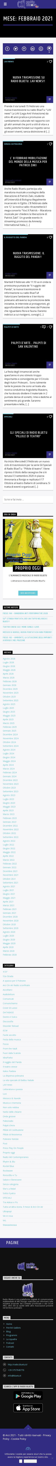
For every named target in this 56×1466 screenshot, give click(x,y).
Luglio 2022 (8, 844)
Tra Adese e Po (10, 1202)
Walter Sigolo (11, 97)
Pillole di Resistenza (12, 1134)
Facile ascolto (9, 1035)
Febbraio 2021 (10, 909)
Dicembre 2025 (10, 688)
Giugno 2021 (9, 893)
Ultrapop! (7, 1211)
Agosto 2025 (9, 704)
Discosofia (8, 1021)
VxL (4, 1220)
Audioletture (9, 994)
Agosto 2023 (9, 795)
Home (9, 1324)
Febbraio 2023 (10, 818)
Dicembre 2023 (10, 780)
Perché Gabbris (13, 1327)
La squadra (11, 1339)
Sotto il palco (9, 1193)
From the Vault (10, 1048)
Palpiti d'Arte (11, 327)
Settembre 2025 (10, 700)
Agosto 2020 (9, 931)
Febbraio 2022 (10, 863)
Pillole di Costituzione (13, 1130)
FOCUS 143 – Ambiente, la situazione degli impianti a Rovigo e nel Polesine (27, 639)
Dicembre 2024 (10, 734)
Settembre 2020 (10, 928)
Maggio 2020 (9, 943)
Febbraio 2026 (10, 681)
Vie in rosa (8, 1215)
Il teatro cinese (10, 1066)
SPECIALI (8, 416)
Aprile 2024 (8, 764)
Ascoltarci (7, 989)
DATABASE (8, 1012)
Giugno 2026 (9, 666)
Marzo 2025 (8, 723)
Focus (6, 1044)
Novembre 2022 (11, 829)
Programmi (11, 1335)
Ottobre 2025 (9, 696)
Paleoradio (8, 1120)
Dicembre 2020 (10, 916)
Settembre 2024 (10, 745)
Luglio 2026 (8, 662)
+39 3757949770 (16, 1370)
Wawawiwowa (10, 1224)
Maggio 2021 (9, 897)
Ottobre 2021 (9, 878)
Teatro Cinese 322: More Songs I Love (21, 627)
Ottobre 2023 (9, 787)
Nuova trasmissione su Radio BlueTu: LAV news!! (28, 79)
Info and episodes (27, 593)
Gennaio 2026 (9, 685)
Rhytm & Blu (9, 1161)
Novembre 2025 (11, 692)
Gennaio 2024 (9, 776)
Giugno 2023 (9, 802)
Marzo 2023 (8, 814)
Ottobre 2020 (9, 924)
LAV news (9, 61)
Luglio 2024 (8, 753)
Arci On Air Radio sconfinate (16, 985)
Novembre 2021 (11, 874)
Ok (20, 1461)
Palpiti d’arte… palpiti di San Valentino (28, 344)
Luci (5, 1093)
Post (5, 1143)
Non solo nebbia (11, 1107)
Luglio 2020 (8, 935)
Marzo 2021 (8, 905)
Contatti (10, 1346)
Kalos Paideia (9, 1071)
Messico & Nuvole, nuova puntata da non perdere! (27, 632)
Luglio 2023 (8, 799)
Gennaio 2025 (9, 730)
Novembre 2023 (11, 783)
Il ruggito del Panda (15, 237)
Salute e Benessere (12, 1179)
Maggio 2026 (9, 669)
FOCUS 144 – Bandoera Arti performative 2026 (25, 613)
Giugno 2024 (9, 757)
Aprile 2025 (8, 719)
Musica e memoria (12, 1102)
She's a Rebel (9, 1188)
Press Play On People (13, 1148)
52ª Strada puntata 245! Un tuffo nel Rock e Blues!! (25, 620)
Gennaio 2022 (9, 867)
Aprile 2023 (8, 810)
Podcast (10, 1342)
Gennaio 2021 (9, 912)
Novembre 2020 (11, 920)
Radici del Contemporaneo (16, 1157)
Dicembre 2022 (10, 825)
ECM (5, 1030)
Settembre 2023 (10, 791)
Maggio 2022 (9, 852)
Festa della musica (12, 1039)
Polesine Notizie (11, 1139)
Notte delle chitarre (12, 1111)
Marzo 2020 (8, 950)
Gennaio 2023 (9, 821)
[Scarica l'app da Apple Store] (28, 1407)
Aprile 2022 (8, 855)
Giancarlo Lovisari (13, 180)
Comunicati (8, 998)
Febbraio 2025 (10, 726)
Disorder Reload (11, 1026)
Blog (8, 1331)
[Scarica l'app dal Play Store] (28, 1395)
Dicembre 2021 (10, 871)
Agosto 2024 (9, 749)
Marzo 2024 (8, 768)
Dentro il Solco (10, 1016)
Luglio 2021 (8, 890)
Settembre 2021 (10, 882)
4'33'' (5, 971)
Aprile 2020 (8, 947)
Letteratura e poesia (13, 1089)
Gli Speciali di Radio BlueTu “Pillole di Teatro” (28, 434)
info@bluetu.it (14, 1375)
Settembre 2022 (10, 837)
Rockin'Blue (8, 1166)
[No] (52, 1458)
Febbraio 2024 (10, 772)
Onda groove (9, 1116)
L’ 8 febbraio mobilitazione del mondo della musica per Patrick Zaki (28, 162)
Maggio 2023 (9, 806)
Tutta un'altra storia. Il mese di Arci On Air (23, 1206)
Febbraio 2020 (10, 954)
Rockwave (8, 1170)
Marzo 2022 (8, 859)
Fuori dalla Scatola (12, 1053)
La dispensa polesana (13, 1075)
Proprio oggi (9, 1152)
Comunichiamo (10, 1003)
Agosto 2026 (9, 658)
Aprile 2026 (8, 673)
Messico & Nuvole (12, 1098)
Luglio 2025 (8, 707)
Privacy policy (30, 1461)
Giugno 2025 (9, 711)
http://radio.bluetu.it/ (17, 1364)
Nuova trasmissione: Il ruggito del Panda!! (29, 255)
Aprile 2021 (8, 901)
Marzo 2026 (8, 677)
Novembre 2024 (11, 738)
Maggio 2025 (9, 715)
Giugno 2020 (9, 939)
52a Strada (8, 976)
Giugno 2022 (9, 848)
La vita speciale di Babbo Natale (18, 1080)
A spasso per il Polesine (14, 980)
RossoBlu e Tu (10, 1175)
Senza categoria (13, 144)
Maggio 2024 (9, 761)
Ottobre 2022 (9, 833)
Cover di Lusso (10, 1007)
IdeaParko (8, 1057)
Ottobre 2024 (9, 742)
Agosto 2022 (9, 840)
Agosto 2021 (9, 886)
